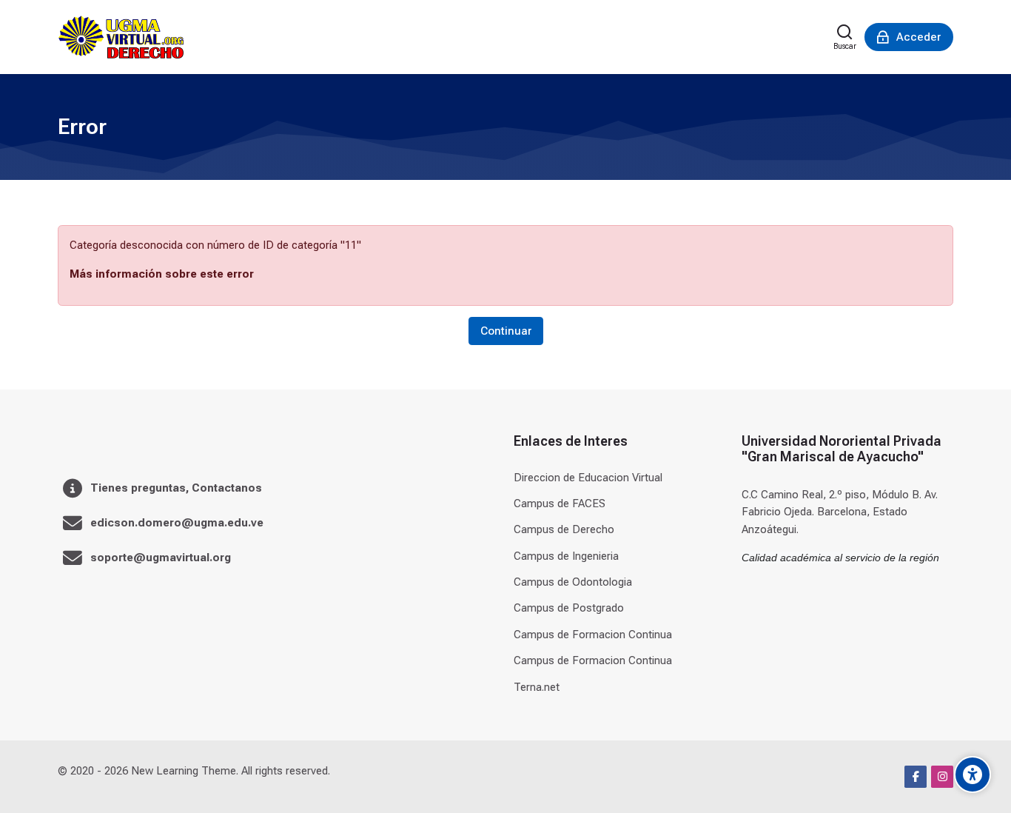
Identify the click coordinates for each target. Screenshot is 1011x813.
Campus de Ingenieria (566, 556)
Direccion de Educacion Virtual (588, 477)
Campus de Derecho (564, 529)
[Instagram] (942, 777)
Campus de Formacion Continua (593, 634)
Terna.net (537, 687)
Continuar (505, 331)
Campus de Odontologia (573, 582)
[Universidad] (121, 37)
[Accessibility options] (972, 774)
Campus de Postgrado (569, 608)
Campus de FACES (559, 503)
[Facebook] (915, 777)
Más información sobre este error (162, 274)
